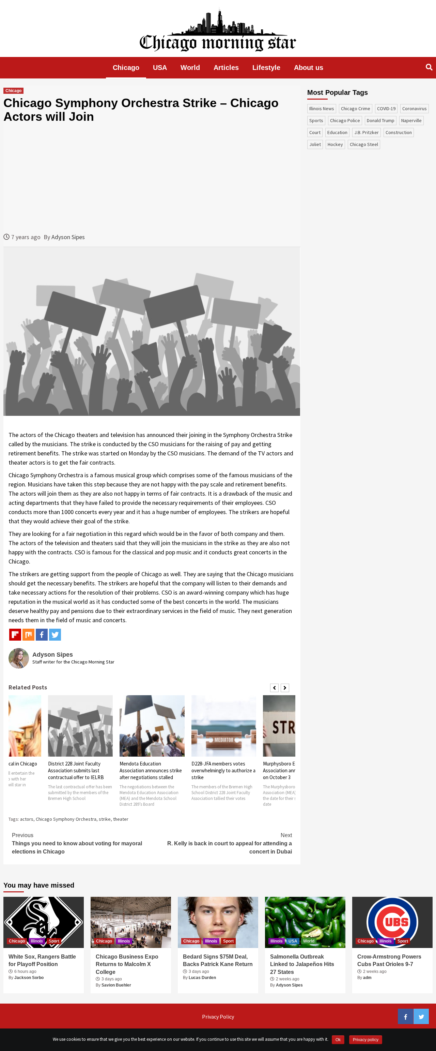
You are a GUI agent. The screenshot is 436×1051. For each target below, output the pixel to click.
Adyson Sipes (68, 237)
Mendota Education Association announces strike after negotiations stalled (151, 770)
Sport (54, 941)
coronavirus (414, 108)
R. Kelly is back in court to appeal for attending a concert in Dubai (229, 843)
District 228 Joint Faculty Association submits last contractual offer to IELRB (76, 770)
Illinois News (321, 108)
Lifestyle (266, 67)
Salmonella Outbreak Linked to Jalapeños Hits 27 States (302, 964)
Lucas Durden (202, 977)
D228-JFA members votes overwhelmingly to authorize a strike (223, 770)
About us (308, 67)
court (315, 132)
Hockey (335, 144)
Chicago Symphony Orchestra (66, 819)
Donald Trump (380, 120)
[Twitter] (55, 635)
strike (105, 819)
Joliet (315, 144)
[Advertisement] (151, 177)
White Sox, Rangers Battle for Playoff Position (42, 960)
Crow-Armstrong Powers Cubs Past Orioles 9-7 (389, 960)
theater (120, 819)
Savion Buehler (116, 985)
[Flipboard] (15, 635)
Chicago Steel (364, 144)
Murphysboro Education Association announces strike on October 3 (294, 770)
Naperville (411, 120)
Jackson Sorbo (29, 977)
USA (160, 67)
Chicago (126, 67)
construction (399, 132)
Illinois (37, 941)
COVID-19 (386, 108)
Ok (338, 1039)
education (337, 132)
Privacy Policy (218, 1016)
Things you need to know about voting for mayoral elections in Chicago (77, 843)
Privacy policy (365, 1039)
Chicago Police (345, 120)
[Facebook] (42, 635)
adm (367, 977)
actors (26, 819)
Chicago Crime (355, 108)
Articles (226, 67)
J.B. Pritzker (366, 132)
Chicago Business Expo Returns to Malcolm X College (127, 964)
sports (316, 120)
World (190, 67)
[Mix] (28, 635)
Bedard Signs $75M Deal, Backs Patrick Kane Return (218, 960)
